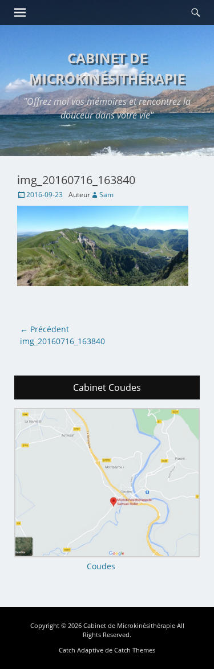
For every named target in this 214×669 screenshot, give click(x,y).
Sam (106, 194)
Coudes (101, 566)
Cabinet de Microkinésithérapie (129, 625)
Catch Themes (134, 650)
